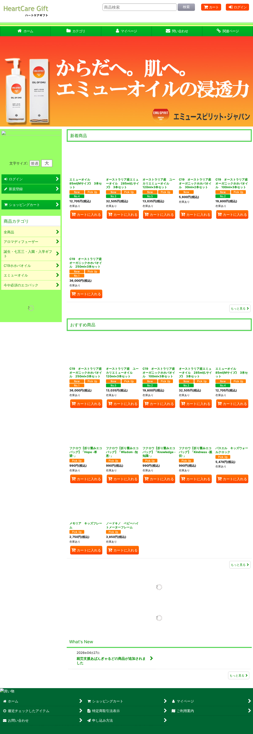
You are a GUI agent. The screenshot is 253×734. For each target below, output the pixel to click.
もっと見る (238, 308)
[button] (8, 81)
